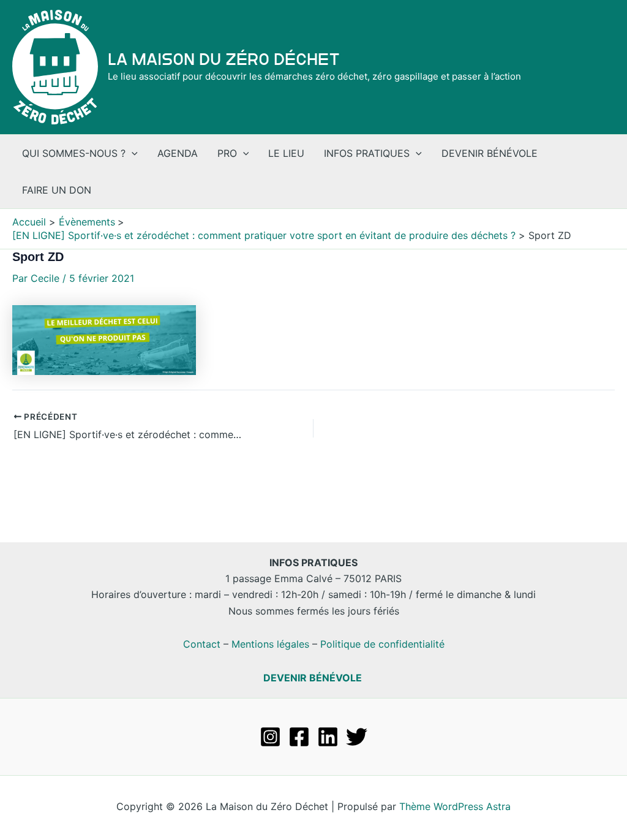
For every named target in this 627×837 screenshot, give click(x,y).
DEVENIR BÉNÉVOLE (312, 678)
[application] (132, 153)
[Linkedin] (328, 737)
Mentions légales (270, 644)
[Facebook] (299, 737)
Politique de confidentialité (382, 644)
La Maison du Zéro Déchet (224, 59)
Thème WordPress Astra (455, 806)
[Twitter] (356, 737)
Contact (201, 644)
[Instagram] (270, 737)
